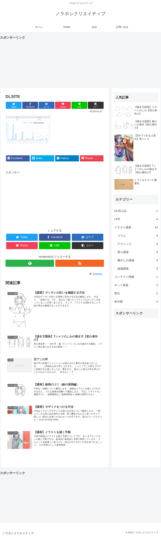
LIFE (136, 219)
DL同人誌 (136, 210)
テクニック (137, 244)
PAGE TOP (154, 518)
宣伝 (136, 293)
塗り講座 (137, 252)
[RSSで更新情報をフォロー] (79, 263)
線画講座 (137, 268)
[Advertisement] (80, 62)
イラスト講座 (136, 227)
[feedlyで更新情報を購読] (30, 263)
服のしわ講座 (137, 260)
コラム (137, 235)
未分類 (136, 301)
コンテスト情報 (136, 276)
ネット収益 (136, 285)
